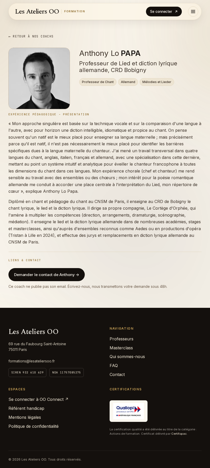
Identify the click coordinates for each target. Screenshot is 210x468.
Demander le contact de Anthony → (46, 274)
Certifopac (179, 433)
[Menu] (193, 11)
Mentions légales (24, 417)
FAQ (114, 365)
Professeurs (121, 338)
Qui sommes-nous (127, 356)
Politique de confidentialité (33, 426)
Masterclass (121, 347)
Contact (117, 374)
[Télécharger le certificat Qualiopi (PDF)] (129, 411)
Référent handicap (26, 408)
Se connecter (161, 11)
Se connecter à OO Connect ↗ (38, 399)
